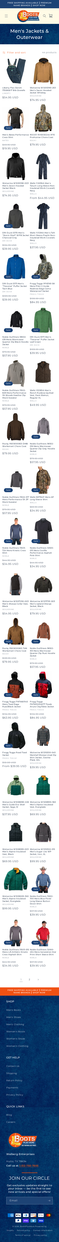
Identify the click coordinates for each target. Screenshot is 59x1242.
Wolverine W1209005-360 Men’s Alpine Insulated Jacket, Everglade (15, 898)
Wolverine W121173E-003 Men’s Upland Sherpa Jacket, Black (42, 603)
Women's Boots (15, 1031)
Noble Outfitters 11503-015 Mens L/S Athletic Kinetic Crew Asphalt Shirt (15, 952)
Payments (12, 1087)
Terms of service (23, 1235)
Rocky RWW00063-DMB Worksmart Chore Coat (15, 444)
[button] (6, 15)
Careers (10, 1122)
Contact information (42, 1230)
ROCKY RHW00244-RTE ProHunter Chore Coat (42, 136)
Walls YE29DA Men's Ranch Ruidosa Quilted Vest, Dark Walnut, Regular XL (42, 394)
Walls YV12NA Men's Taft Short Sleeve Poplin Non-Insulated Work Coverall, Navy (43, 236)
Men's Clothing (15, 1024)
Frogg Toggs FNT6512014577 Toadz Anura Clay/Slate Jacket (42, 704)
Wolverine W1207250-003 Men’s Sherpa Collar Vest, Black (15, 603)
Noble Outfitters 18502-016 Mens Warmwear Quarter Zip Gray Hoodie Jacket (42, 447)
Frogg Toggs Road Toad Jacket (14, 753)
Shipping (11, 1073)
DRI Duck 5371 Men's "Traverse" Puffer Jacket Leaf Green (42, 339)
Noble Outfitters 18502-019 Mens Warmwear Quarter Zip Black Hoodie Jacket (15, 341)
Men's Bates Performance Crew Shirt (15, 136)
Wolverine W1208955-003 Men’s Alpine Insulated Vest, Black (15, 851)
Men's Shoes (13, 1017)
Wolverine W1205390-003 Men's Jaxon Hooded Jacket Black (15, 185)
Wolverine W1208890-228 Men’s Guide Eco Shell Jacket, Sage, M (15, 804)
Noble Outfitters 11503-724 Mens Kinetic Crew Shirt (14, 550)
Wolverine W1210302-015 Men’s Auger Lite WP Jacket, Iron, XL (42, 851)
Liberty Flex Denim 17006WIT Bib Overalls (13, 89)
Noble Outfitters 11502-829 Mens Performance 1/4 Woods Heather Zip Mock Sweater (14, 394)
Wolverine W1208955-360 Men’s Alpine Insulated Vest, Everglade (43, 804)
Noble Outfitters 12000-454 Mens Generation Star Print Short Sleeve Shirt (43, 952)
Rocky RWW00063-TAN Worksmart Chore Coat (14, 649)
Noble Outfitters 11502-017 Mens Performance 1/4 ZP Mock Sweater (15, 499)
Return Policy (14, 1080)
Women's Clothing (17, 1046)
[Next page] (38, 979)
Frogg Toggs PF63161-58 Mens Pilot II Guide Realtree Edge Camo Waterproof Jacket (42, 287)
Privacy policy (40, 1235)
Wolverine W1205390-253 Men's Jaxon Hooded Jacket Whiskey (43, 90)
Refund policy (23, 1230)
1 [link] (21, 979)
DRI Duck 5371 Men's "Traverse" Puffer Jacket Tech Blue (14, 286)
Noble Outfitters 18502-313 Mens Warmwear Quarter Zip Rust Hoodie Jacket (42, 652)
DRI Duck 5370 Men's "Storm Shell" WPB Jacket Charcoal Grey (15, 235)
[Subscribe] (49, 1200)
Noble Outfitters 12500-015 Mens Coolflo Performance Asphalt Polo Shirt (42, 552)
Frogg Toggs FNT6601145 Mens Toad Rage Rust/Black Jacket (15, 704)
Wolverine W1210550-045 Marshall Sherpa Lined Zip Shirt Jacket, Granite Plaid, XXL (43, 756)
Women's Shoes (15, 1038)
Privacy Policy (14, 1094)
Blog (9, 1114)
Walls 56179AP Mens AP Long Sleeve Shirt (42, 498)
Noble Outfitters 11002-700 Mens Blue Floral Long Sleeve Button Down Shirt (41, 900)
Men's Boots (13, 1010)
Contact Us (13, 1066)
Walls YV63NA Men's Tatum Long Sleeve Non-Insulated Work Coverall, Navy (42, 187)
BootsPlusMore (27, 1226)
